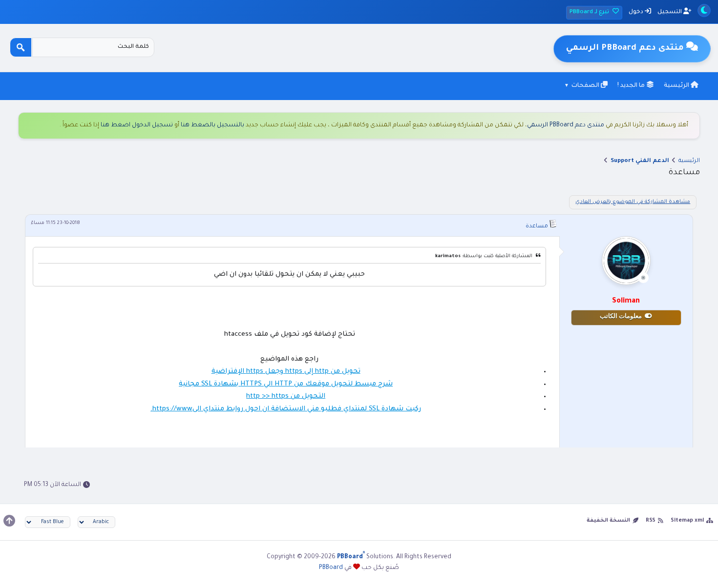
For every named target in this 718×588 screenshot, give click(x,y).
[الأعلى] (9, 521)
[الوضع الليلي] (704, 10)
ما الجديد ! (631, 85)
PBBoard (331, 568)
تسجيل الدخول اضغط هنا (137, 125)
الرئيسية (677, 85)
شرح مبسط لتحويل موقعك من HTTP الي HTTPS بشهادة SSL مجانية (286, 384)
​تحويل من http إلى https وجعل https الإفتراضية (285, 371)
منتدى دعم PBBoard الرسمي (565, 125)
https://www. (171, 409)
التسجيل (670, 12)
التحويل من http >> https (285, 396)
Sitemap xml (687, 521)
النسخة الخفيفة (608, 521)
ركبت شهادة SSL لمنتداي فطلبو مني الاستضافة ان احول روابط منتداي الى (306, 409)
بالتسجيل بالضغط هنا (212, 125)
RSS (650, 521)
